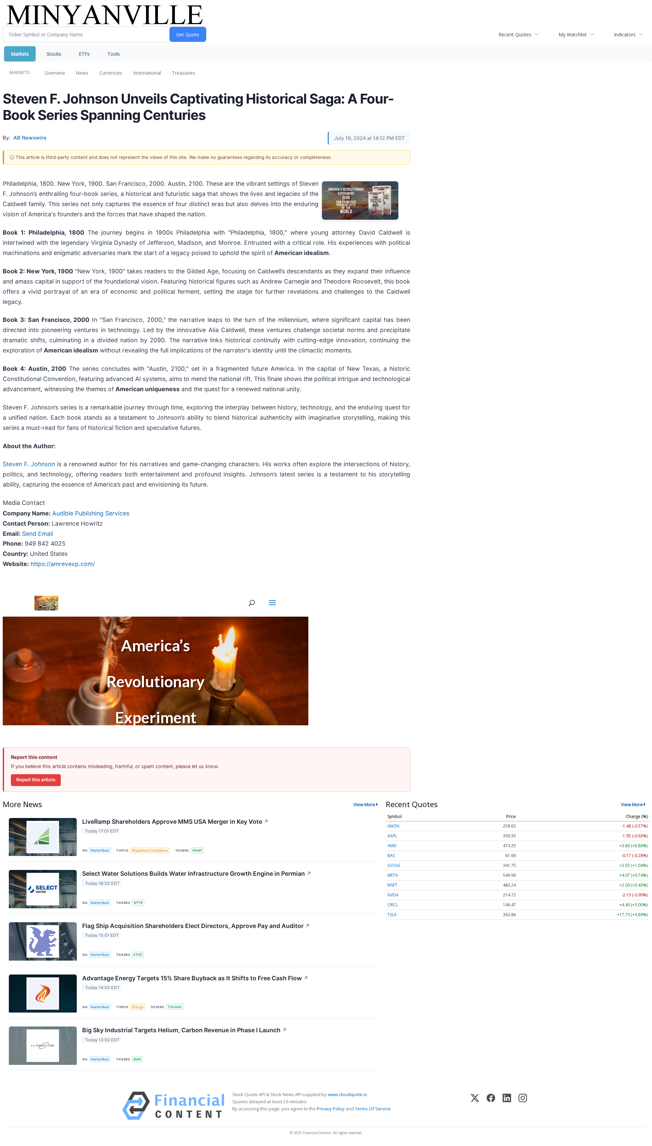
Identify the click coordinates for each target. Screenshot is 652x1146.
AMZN (393, 826)
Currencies (110, 73)
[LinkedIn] (507, 1106)
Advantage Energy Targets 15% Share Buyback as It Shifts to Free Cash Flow (195, 978)
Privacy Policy (331, 1109)
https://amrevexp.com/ (63, 563)
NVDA (393, 895)
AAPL (392, 836)
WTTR (138, 903)
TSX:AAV (175, 1007)
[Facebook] (491, 1106)
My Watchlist (573, 34)
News (82, 73)
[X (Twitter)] (475, 1106)
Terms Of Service (373, 1109)
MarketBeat (100, 850)
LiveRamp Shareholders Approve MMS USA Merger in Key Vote (175, 821)
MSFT (392, 885)
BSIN (137, 1059)
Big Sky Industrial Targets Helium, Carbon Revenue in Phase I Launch (184, 1030)
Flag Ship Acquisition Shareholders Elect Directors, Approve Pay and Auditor (196, 925)
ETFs (84, 54)
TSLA (392, 914)
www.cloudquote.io (347, 1094)
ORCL (392, 905)
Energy (137, 1007)
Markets (20, 54)
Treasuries (183, 73)
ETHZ (137, 955)
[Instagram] (523, 1106)
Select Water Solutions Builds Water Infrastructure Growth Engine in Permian (196, 873)
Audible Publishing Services (90, 513)
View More (364, 804)
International (147, 73)
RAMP (197, 850)
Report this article (35, 779)
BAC (391, 855)
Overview (54, 73)
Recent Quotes (515, 34)
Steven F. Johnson (29, 464)
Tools (113, 54)
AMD (392, 846)
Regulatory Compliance (150, 850)
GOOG (393, 865)
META (392, 875)
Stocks (54, 54)
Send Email (37, 533)
